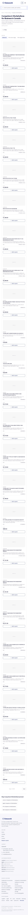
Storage (16, 891)
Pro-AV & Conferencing (6, 887)
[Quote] (22, 3)
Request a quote (5, 840)
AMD (11, 900)
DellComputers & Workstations (9, 809)
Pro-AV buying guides (19, 893)
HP (2, 864)
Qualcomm (16, 900)
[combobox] (14, 7)
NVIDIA (7, 900)
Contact (3, 838)
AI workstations (5, 893)
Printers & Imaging (19, 887)
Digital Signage (18, 889)
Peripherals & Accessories (7, 880)
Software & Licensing (19, 882)
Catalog (3, 834)
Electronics (4, 891)
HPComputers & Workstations (9, 806)
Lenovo (3, 871)
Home (3, 12)
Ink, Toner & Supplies (6, 886)
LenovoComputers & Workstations (10, 800)
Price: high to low (21, 37)
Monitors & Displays (6, 889)
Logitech (3, 860)
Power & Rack (5, 884)
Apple (3, 862)
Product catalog (8, 12)
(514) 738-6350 (6, 852)
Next (24, 789)
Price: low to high (12, 37)
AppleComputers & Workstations (10, 803)
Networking (4, 882)
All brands (22, 900)
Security (16, 884)
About (3, 836)
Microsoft (4, 867)
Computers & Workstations (20, 880)
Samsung (4, 869)
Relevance (4, 37)
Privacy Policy (4, 907)
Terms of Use (10, 907)
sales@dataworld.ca (7, 854)
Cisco (3, 865)
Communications (18, 886)
